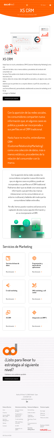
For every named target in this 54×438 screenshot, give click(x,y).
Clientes (4, 423)
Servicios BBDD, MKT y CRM (6, 416)
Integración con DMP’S (18, 429)
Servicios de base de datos (19, 410)
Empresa (5, 412)
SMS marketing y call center (19, 422)
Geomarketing (31, 410)
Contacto (5, 425)
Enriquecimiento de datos (32, 424)
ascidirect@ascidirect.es (27, 399)
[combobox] (44, 5)
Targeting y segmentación (31, 416)
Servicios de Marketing (29, 14)
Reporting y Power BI (32, 420)
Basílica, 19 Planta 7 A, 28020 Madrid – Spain (27, 394)
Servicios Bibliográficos (6, 420)
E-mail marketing (19, 419)
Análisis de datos (31, 412)
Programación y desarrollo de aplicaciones (18, 415)
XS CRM (17, 425)
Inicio (18, 14)
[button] (27, 5)
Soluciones (22, 14)
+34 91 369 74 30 (27, 397)
